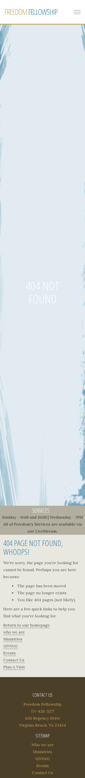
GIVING (10, 646)
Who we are (42, 744)
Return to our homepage (26, 625)
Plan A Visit (14, 666)
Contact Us (13, 659)
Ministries (12, 639)
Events (9, 652)
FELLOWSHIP (30, 12)
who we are (14, 632)
